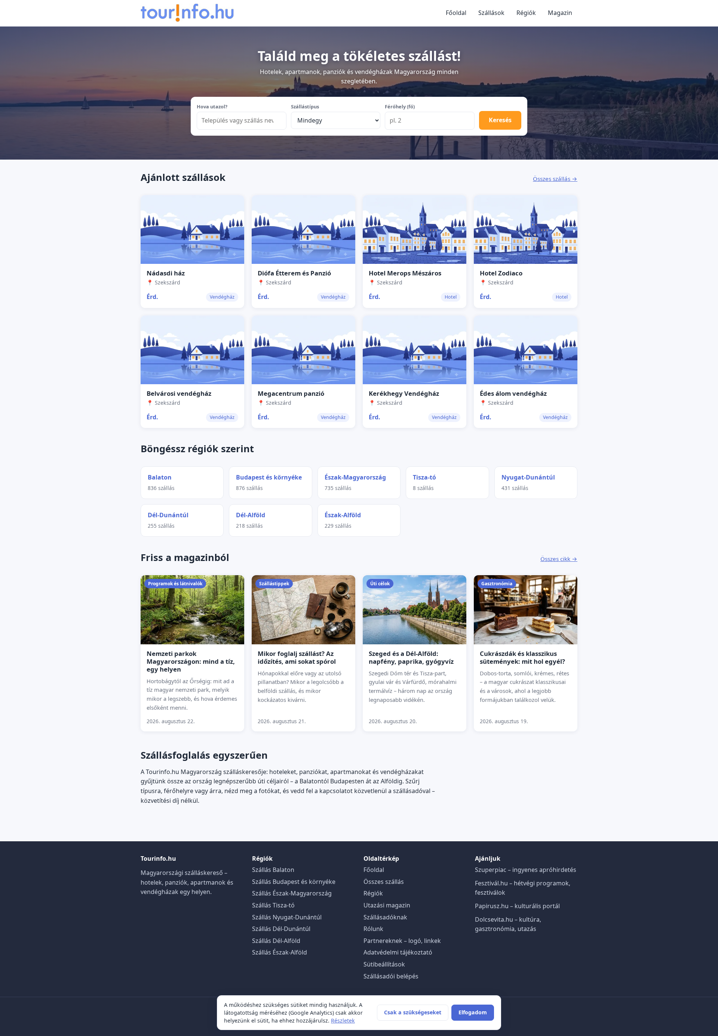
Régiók (526, 13)
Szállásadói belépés (390, 976)
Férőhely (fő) (400, 106)
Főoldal (456, 13)
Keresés (500, 120)
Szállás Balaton (273, 870)
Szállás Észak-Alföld (279, 952)
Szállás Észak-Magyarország (292, 893)
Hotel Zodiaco (501, 273)
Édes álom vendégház (513, 393)
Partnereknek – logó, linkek (402, 941)
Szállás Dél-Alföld (276, 941)
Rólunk (373, 929)
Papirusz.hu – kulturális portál (517, 906)
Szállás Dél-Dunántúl (281, 929)
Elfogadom (472, 1012)
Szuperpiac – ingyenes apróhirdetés (525, 870)
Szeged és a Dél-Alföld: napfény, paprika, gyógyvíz (411, 657)
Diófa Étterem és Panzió (294, 273)
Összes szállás (383, 882)
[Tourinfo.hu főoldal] (187, 13)
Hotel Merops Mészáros (405, 273)
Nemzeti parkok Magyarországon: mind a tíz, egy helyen (191, 661)
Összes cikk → (558, 558)
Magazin (560, 13)
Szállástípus (305, 106)
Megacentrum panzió (291, 393)
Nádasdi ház (166, 273)
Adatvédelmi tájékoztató (397, 952)
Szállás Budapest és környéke (293, 882)
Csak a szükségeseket (412, 1012)
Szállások (491, 13)
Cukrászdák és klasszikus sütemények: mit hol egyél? (522, 657)
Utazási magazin (386, 905)
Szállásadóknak (385, 917)
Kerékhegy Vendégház (404, 393)
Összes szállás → (555, 178)
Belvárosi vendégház (179, 393)
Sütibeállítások (384, 964)
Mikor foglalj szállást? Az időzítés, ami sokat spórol (297, 657)
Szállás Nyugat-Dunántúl (287, 917)
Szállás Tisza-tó (273, 905)
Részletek (343, 1020)
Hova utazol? (212, 106)
